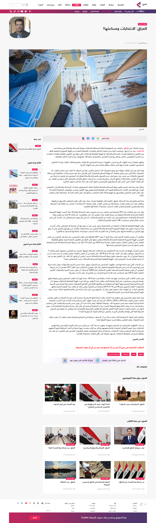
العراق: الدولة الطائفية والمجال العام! (29, 149)
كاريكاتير (84, 11)
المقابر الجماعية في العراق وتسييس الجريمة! (96, 483)
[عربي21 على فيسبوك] (29, 11)
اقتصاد (102, 5)
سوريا (72, 511)
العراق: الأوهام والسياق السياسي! (96, 448)
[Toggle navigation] (26, 4)
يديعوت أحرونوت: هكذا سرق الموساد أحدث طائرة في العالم (28, 256)
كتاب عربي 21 (129, 11)
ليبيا (73, 508)
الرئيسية (120, 5)
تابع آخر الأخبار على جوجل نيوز (81, 360)
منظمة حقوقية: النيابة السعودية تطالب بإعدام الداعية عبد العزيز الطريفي (28, 190)
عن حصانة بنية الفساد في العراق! (131, 482)
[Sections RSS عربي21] (42, 503)
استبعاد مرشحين (113, 354)
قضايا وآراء (118, 11)
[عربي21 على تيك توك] (15, 11)
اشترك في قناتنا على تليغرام (114, 360)
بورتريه (77, 11)
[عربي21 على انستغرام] (18, 11)
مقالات (76, 5)
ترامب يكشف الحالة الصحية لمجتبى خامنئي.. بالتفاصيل (29, 235)
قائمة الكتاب (94, 11)
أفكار (59, 5)
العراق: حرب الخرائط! (67, 482)
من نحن (48, 510)
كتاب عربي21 (112, 506)
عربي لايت (50, 5)
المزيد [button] (40, 5)
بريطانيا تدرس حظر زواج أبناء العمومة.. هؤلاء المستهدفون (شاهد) (28, 221)
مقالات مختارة (106, 11)
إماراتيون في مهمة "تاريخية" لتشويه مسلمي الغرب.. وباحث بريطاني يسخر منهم (28, 175)
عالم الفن (92, 508)
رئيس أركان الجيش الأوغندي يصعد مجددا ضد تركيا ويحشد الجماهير (29, 316)
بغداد (133, 354)
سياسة (111, 5)
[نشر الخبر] (83, 138)
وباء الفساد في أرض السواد (64, 404)
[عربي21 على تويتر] (26, 11)
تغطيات (85, 5)
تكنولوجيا (92, 511)
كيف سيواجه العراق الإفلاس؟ (133, 448)
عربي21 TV (92, 506)
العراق (126, 148)
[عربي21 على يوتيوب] (22, 11)
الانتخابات (140, 151)
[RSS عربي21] (11, 11)
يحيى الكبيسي (142, 43)
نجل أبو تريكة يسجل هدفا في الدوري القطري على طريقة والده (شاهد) (29, 270)
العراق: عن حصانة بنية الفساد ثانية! (61, 448)
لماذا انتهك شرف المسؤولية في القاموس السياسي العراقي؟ (97, 405)
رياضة (94, 5)
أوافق (35, 517)
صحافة (67, 5)
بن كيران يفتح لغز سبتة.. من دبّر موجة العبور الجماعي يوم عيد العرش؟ (28, 206)
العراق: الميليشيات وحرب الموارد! (131, 404)
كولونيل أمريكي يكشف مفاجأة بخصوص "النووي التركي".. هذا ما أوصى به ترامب (28, 285)
